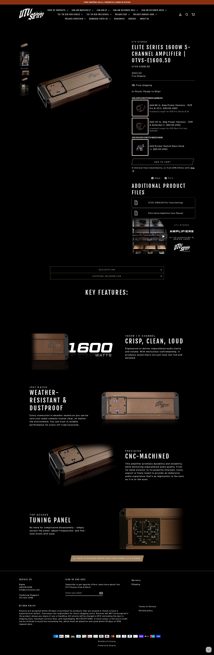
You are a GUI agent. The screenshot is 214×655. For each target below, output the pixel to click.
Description (107, 270)
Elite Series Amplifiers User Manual (165, 213)
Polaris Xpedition (74, 19)
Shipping (136, 584)
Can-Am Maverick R (81, 10)
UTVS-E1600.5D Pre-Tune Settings (165, 202)
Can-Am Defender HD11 (124, 10)
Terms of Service (147, 606)
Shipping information (107, 276)
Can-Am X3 (102, 10)
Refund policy (146, 610)
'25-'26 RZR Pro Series (69, 14)
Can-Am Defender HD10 (153, 10)
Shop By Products (57, 10)
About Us (144, 19)
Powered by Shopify (107, 645)
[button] (24, 45)
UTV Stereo (139, 42)
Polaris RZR (121, 14)
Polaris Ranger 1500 (144, 14)
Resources (119, 19)
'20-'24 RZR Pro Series (97, 14)
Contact (132, 19)
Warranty (136, 580)
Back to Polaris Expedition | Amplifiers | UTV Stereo (109, 558)
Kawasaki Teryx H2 (99, 19)
